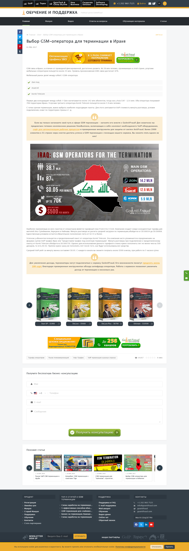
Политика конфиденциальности (130, 547)
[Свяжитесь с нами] (186, 278)
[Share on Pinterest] (19, 46)
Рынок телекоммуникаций (59, 358)
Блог (39, 35)
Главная (32, 35)
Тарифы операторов (36, 358)
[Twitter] (141, 524)
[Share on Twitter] (19, 36)
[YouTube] (151, 524)
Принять (169, 547)
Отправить (80, 536)
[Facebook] (136, 524)
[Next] (160, 468)
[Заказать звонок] (186, 273)
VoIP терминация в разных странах (102, 358)
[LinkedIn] (146, 524)
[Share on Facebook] (19, 32)
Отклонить (156, 547)
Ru (165, 3)
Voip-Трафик (78, 358)
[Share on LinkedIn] (19, 41)
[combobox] (40, 393)
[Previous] (29, 305)
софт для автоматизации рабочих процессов (56, 129)
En (159, 3)
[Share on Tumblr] (19, 51)
